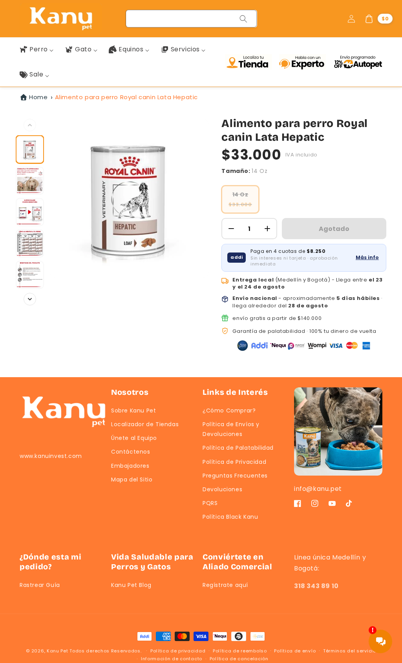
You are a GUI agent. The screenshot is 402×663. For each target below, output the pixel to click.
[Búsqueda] (243, 18)
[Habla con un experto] (304, 62)
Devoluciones (222, 489)
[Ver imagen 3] (30, 212)
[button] (378, 18)
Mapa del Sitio (131, 479)
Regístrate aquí (225, 585)
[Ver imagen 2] (30, 181)
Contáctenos (130, 452)
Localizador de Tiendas (145, 424)
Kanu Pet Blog (131, 585)
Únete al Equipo (134, 438)
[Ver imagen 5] (30, 275)
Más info (367, 257)
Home (38, 97)
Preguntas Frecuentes (235, 476)
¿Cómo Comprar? (229, 410)
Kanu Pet (58, 651)
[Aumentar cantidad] (267, 228)
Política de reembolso (240, 651)
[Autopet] (357, 62)
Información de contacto (171, 659)
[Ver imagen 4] (30, 243)
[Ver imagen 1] (30, 149)
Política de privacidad (177, 651)
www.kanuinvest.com (51, 456)
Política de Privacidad (234, 462)
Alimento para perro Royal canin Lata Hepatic (126, 97)
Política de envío (295, 651)
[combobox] (191, 18)
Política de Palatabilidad (238, 448)
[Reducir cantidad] (231, 228)
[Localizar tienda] (250, 62)
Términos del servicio (349, 651)
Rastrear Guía (40, 585)
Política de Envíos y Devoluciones (231, 429)
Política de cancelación (239, 659)
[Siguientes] (30, 299)
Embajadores (130, 466)
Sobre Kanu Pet (133, 410)
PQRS (210, 503)
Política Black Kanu (230, 517)
